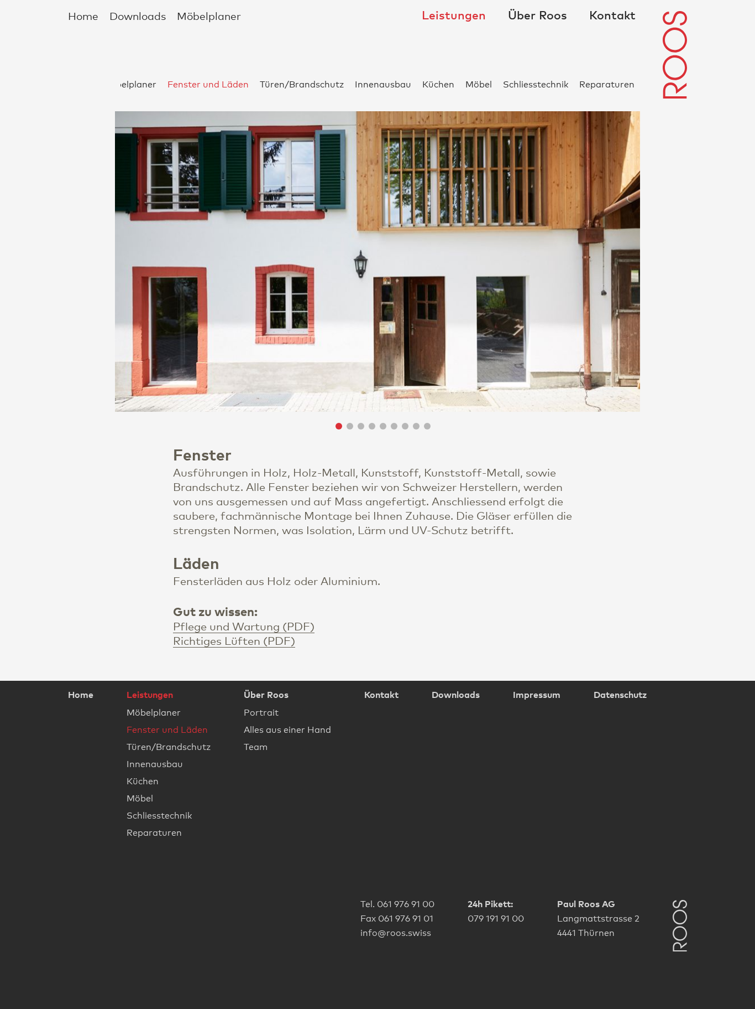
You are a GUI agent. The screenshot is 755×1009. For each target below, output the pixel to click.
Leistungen (454, 15)
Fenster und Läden (208, 84)
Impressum (536, 694)
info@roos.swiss (395, 931)
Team (256, 746)
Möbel (478, 84)
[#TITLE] (680, 927)
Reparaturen (607, 84)
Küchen (438, 84)
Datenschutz (620, 694)
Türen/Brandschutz (302, 84)
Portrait (261, 712)
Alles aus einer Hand (287, 729)
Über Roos (537, 15)
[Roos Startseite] (675, 55)
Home (83, 15)
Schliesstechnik (535, 84)
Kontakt (612, 15)
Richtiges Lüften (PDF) (234, 640)
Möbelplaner (209, 15)
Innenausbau (383, 84)
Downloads (137, 15)
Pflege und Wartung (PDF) (243, 625)
